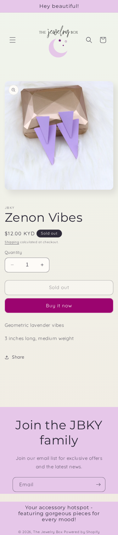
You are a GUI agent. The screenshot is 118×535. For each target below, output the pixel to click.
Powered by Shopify (82, 532)
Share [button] (18, 357)
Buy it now (59, 306)
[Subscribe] (98, 484)
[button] (13, 40)
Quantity (13, 252)
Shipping (12, 242)
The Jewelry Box (48, 532)
